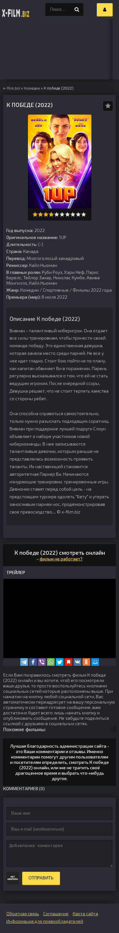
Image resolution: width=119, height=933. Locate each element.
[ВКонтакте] (77, 662)
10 (83, 214)
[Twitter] (59, 662)
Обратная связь (22, 913)
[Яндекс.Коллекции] (68, 662)
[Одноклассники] (86, 662)
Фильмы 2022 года (92, 290)
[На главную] (16, 9)
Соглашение (56, 913)
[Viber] (42, 662)
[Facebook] (33, 662)
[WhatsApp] (51, 662)
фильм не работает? (61, 558)
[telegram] (24, 662)
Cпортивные (56, 290)
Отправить (41, 878)
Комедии (29, 290)
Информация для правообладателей (44, 921)
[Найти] (77, 9)
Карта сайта (85, 913)
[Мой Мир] (95, 662)
